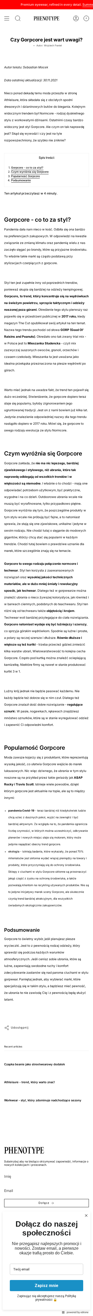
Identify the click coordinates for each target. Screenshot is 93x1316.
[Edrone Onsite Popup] (46, 658)
